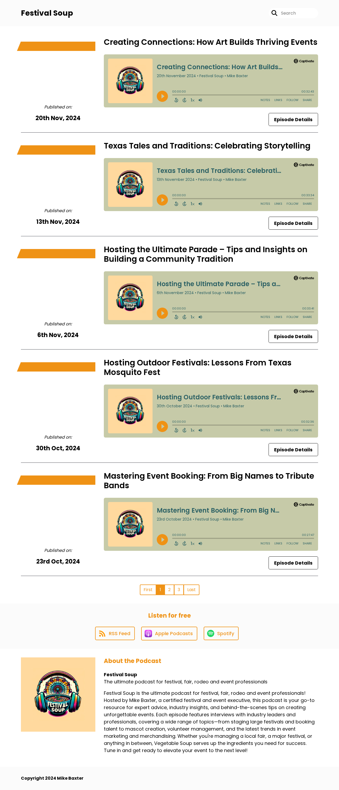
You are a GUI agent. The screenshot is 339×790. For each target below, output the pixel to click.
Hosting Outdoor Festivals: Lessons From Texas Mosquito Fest (198, 367)
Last (191, 590)
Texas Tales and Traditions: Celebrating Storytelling (207, 145)
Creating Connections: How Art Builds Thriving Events (211, 42)
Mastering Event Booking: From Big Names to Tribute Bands (209, 480)
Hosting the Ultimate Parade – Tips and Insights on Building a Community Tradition (205, 254)
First (148, 590)
